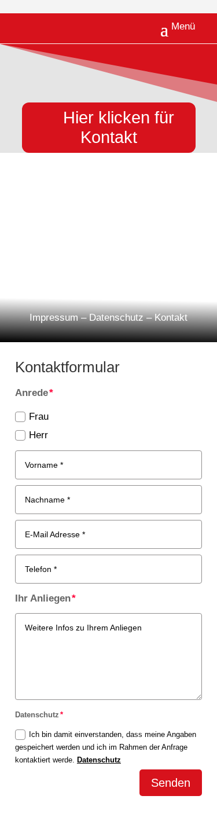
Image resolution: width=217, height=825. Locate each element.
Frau (39, 416)
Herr (38, 435)
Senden (170, 782)
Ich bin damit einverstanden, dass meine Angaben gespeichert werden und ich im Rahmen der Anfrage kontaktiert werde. (105, 747)
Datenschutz (116, 317)
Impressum (54, 317)
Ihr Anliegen (43, 598)
